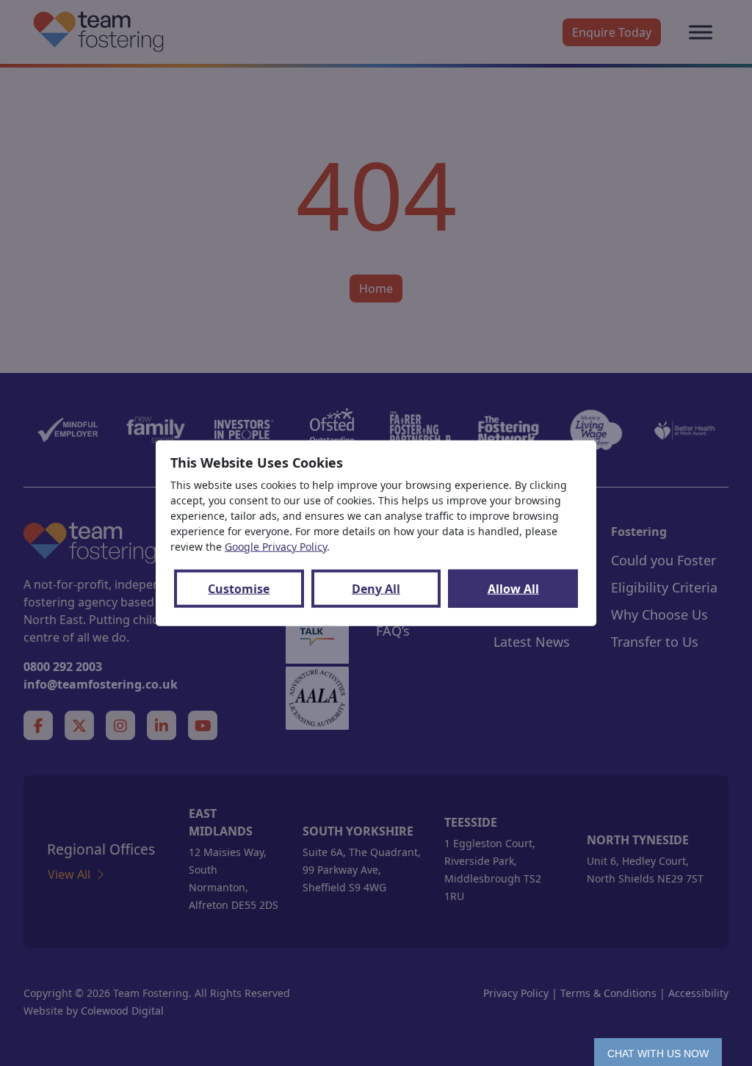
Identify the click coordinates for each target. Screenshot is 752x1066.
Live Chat (658, 1052)
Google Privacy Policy (276, 546)
